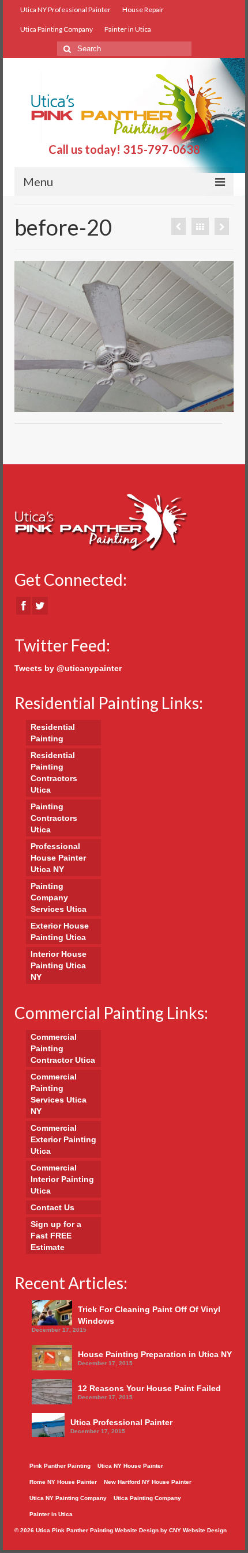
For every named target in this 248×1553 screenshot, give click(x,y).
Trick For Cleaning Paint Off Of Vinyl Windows (149, 1315)
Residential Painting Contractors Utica (54, 772)
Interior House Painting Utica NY (59, 965)
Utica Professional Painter (121, 1422)
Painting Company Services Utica (59, 897)
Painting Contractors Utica (54, 818)
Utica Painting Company (56, 29)
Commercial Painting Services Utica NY (59, 1094)
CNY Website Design (198, 1530)
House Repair (143, 9)
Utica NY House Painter (130, 1466)
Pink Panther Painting (60, 1466)
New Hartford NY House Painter (147, 1482)
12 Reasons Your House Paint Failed (149, 1388)
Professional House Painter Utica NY (58, 858)
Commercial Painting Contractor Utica (63, 1048)
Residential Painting (53, 732)
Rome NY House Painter (63, 1482)
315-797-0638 (161, 149)
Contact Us (52, 1207)
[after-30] (222, 226)
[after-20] (178, 226)
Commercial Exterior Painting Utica (63, 1139)
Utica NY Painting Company (68, 1498)
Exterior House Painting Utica (60, 931)
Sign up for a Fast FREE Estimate (56, 1235)
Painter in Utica (127, 29)
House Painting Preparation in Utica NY (155, 1354)
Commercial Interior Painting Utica (62, 1179)
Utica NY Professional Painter (65, 9)
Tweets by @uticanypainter (68, 668)
